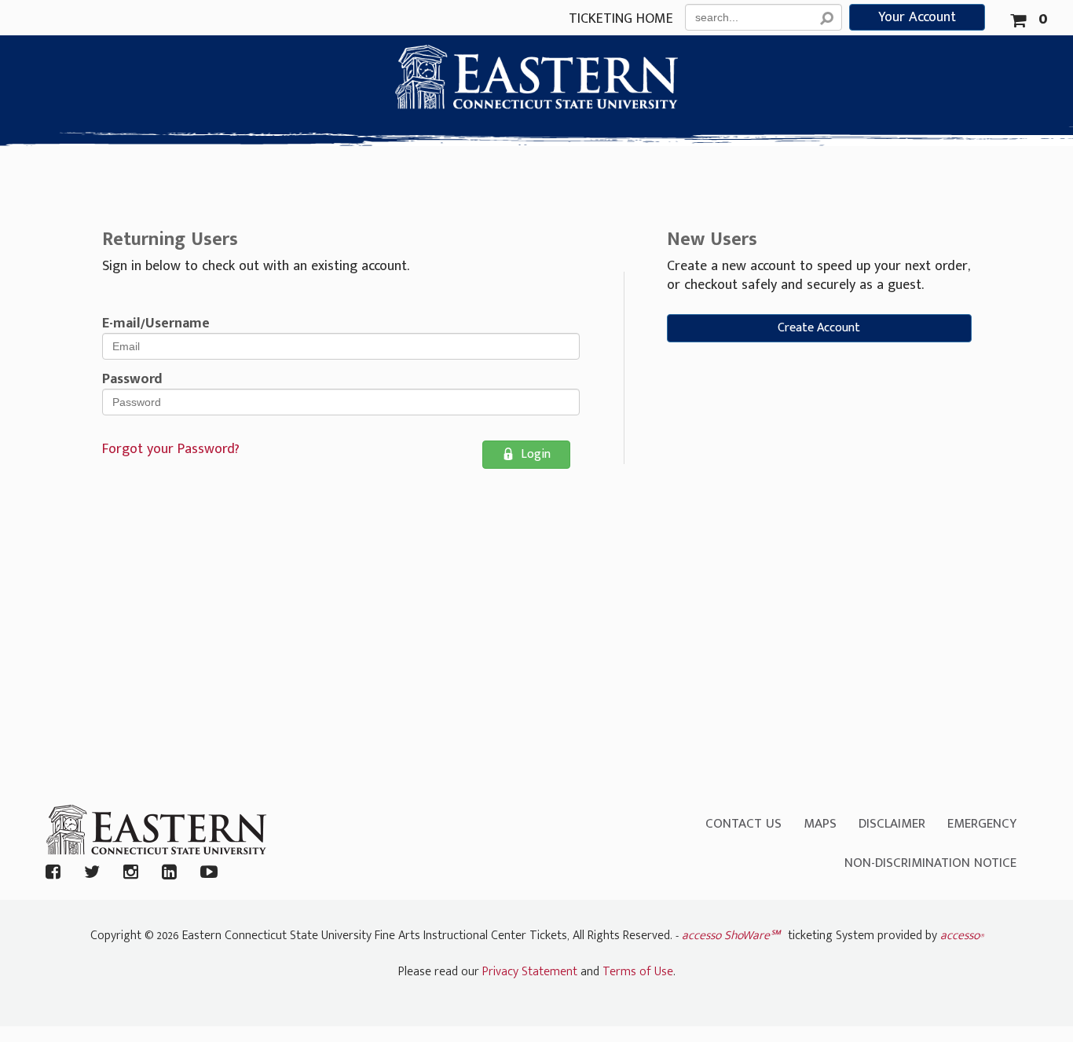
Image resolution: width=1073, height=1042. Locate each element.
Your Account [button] (917, 17)
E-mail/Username (156, 323)
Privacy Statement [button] (529, 971)
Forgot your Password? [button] (171, 449)
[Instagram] (130, 873)
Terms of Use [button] (637, 971)
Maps (820, 823)
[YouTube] (209, 873)
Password (132, 379)
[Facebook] (53, 873)
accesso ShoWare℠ (731, 935)
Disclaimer (892, 823)
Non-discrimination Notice (930, 863)
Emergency (981, 823)
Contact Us (743, 823)
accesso (961, 935)
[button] (1028, 16)
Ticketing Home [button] (621, 19)
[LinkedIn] (169, 873)
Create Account (819, 327)
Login (536, 454)
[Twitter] (92, 873)
